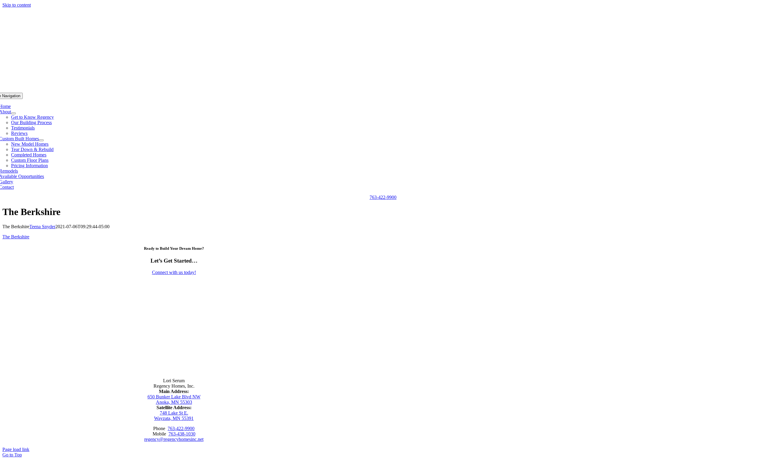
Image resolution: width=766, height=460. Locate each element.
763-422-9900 (181, 428)
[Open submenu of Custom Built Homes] (41, 140)
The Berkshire (15, 236)
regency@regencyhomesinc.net (173, 439)
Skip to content (16, 4)
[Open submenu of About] (13, 113)
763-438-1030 (181, 433)
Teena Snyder (42, 226)
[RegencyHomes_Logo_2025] (174, 357)
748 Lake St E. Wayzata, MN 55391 (174, 415)
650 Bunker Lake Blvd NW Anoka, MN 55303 (174, 399)
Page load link (15, 449)
